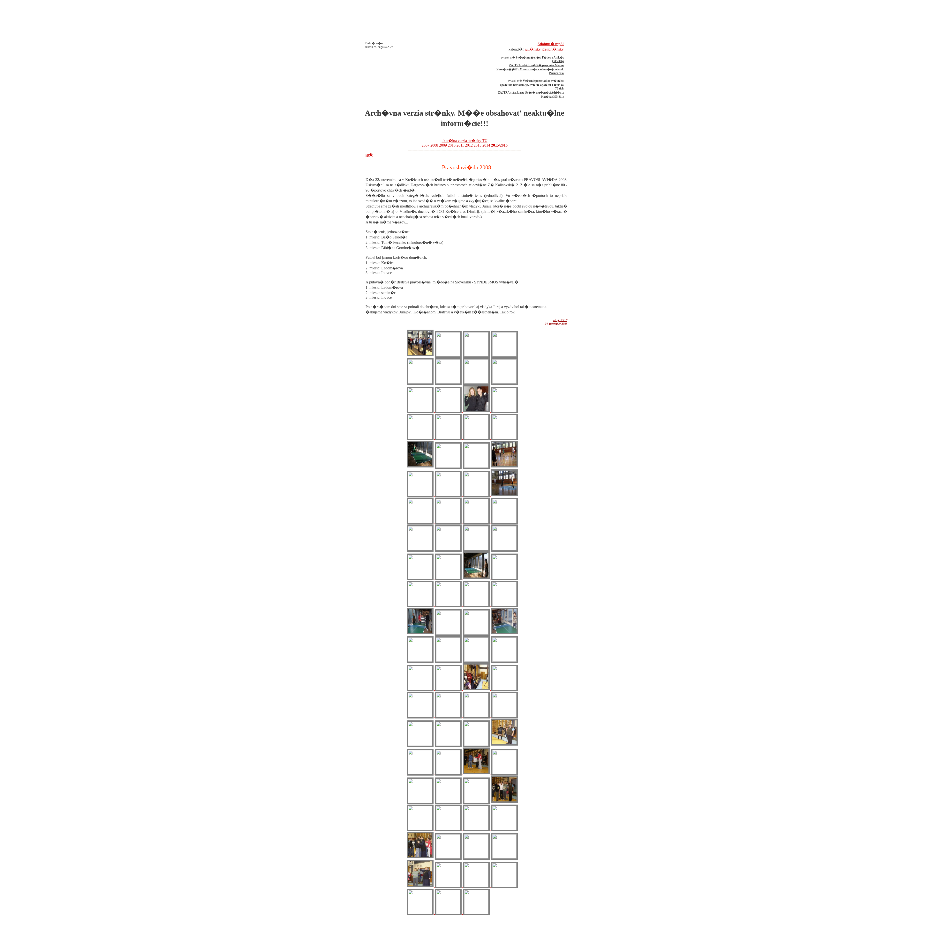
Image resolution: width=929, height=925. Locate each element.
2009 (443, 145)
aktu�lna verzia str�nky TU (464, 141)
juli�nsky (533, 49)
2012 (469, 145)
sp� (369, 155)
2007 (425, 145)
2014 (486, 145)
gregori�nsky (553, 49)
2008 (434, 145)
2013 (477, 145)
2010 (452, 145)
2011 (460, 145)
